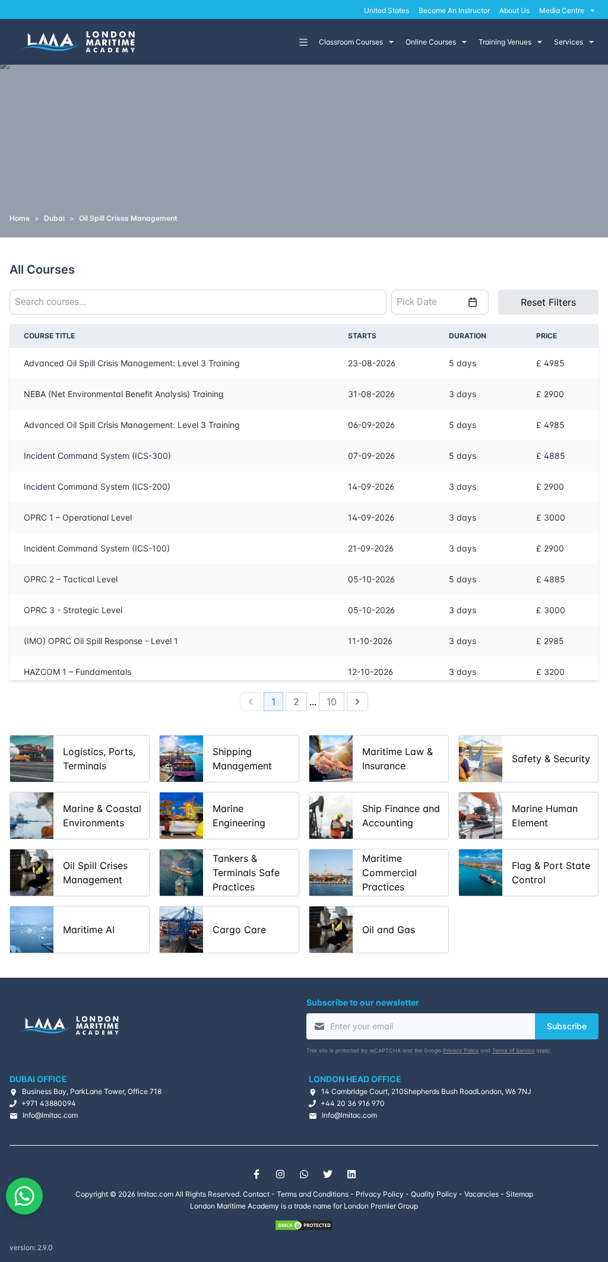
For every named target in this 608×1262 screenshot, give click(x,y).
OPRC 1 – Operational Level (78, 517)
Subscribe (567, 1026)
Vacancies (481, 1194)
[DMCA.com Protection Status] (304, 1225)
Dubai (54, 218)
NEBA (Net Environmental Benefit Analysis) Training (124, 394)
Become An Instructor (454, 10)
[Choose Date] (472, 302)
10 (332, 702)
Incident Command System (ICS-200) (97, 486)
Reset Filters (548, 302)
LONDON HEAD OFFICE (355, 1079)
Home (20, 218)
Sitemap (519, 1194)
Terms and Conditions (313, 1194)
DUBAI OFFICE (38, 1079)
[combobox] (198, 302)
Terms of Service (513, 1050)
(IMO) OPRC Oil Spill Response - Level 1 (101, 641)
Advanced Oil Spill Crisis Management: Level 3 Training (132, 363)
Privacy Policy (461, 1050)
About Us (514, 10)
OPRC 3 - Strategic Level (73, 610)
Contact (256, 1194)
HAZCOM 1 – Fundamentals (77, 672)
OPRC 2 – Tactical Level (71, 579)
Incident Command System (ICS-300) (97, 456)
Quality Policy (434, 1194)
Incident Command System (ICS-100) (97, 548)
